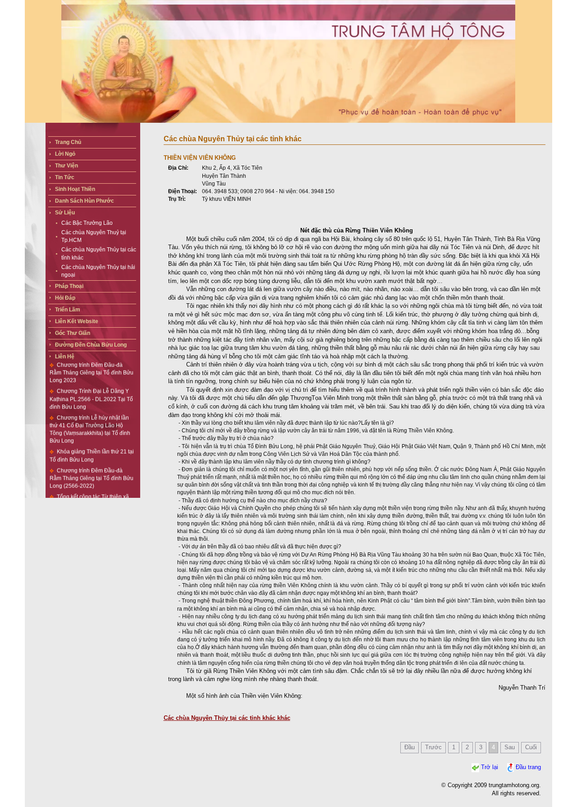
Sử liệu (65, 212)
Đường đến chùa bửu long (91, 345)
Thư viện (66, 165)
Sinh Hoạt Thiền (75, 189)
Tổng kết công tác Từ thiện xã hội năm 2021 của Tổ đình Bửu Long (89, 493)
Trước (433, 747)
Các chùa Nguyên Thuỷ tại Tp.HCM (93, 236)
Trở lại (489, 767)
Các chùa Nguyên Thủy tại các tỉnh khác (98, 253)
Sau (509, 747)
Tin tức (64, 177)
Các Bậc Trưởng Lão (87, 223)
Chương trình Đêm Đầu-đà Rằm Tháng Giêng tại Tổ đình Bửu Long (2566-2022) (91, 467)
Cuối (531, 747)
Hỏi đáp (65, 298)
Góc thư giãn (72, 333)
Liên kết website (76, 321)
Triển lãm (67, 309)
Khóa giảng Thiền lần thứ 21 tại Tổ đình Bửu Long (92, 445)
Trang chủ (68, 142)
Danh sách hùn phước (84, 201)
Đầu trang (528, 767)
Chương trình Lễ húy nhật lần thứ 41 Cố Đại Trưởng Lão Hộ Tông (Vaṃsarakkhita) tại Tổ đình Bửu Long (90, 418)
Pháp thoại (69, 286)
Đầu (409, 747)
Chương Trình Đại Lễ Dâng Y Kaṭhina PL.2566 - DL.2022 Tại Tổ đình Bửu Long (91, 388)
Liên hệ (64, 356)
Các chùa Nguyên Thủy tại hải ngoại (98, 271)
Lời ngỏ (65, 154)
